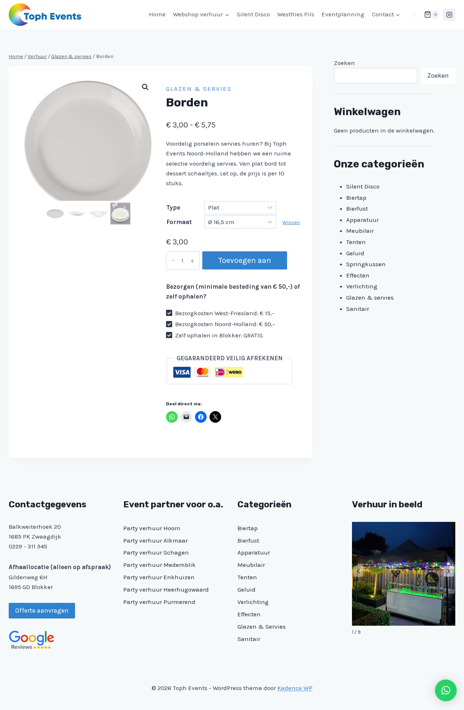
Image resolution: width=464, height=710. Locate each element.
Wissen (291, 222)
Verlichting (253, 601)
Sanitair (248, 638)
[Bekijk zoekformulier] (413, 14)
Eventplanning (343, 14)
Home (157, 14)
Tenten (247, 577)
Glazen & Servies (261, 626)
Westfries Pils (295, 14)
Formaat (179, 222)
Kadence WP (294, 687)
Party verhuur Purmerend (159, 601)
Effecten (249, 614)
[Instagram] (449, 14)
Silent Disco (253, 14)
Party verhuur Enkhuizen (159, 577)
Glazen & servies (199, 88)
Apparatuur (253, 552)
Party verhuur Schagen (156, 552)
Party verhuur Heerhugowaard (166, 589)
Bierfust (248, 540)
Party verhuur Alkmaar (155, 540)
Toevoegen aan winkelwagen (244, 262)
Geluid (246, 589)
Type (173, 207)
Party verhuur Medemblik (159, 564)
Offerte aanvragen (42, 610)
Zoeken (344, 62)
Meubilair (251, 564)
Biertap (247, 528)
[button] (145, 87)
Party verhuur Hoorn (152, 528)
